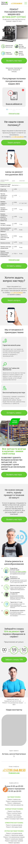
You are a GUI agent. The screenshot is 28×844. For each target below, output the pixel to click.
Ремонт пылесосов (14, 799)
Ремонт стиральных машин (14, 835)
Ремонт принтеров (14, 815)
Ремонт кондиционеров (14, 825)
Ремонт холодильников (14, 833)
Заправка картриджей (14, 817)
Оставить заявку (14, 266)
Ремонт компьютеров (14, 813)
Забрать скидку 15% (14, 659)
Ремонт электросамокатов (14, 805)
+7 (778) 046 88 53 (16, 3)
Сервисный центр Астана (12, 701)
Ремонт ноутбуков (14, 811)
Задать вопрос (14, 142)
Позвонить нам (14, 773)
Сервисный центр (13, 699)
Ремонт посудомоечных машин (12, 703)
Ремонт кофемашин (14, 803)
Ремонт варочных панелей (14, 841)
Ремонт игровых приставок (14, 819)
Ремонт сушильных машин (14, 839)
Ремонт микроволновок (14, 801)
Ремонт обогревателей (14, 827)
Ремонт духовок (14, 843)
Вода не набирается (14, 104)
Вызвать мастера (14, 60)
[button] (8, 109)
